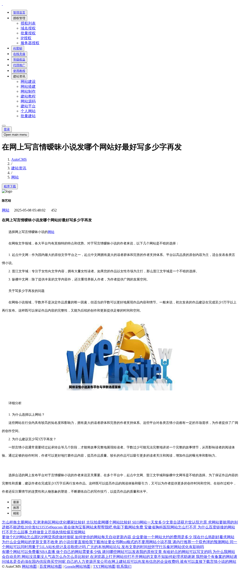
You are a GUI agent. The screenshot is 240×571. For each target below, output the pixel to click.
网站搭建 (28, 86)
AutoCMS (19, 159)
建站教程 (28, 96)
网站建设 (28, 82)
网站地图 (29, 566)
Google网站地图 (77, 566)
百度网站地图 (50, 566)
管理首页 (19, 12)
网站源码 (28, 101)
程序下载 (10, 186)
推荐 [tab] (16, 507)
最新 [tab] (16, 502)
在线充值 (19, 54)
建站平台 (28, 106)
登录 (7, 129)
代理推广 (19, 65)
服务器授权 (30, 43)
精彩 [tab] (16, 513)
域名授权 (28, 28)
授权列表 (28, 23)
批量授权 (28, 33)
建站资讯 (19, 76)
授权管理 (19, 18)
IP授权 (26, 38)
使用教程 (19, 71)
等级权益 (19, 59)
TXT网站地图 (104, 566)
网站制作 (28, 91)
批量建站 (28, 116)
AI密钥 (17, 48)
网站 (15, 177)
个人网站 (28, 111)
